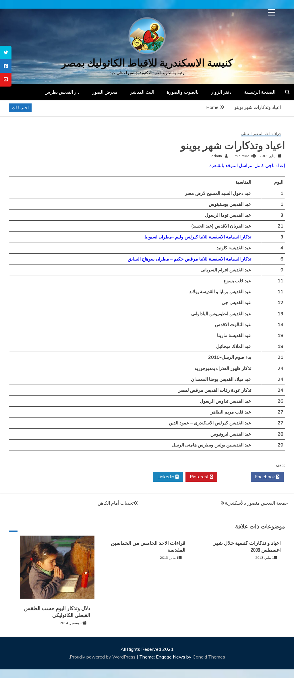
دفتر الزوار (221, 92)
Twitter (232, 476)
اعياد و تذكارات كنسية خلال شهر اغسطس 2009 (247, 546)
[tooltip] (5, 52)
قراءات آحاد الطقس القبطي (261, 134)
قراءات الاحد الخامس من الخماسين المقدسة (148, 546)
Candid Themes (209, 657)
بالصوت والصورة (182, 92)
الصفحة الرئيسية (259, 92)
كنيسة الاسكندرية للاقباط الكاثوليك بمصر (147, 63)
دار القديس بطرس (62, 92)
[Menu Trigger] (271, 12)
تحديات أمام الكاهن (116, 503)
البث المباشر (142, 92)
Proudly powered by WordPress (103, 657)
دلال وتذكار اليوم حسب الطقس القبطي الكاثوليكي (57, 611)
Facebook (265, 476)
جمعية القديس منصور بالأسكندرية (256, 503)
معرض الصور (104, 92)
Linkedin (166, 476)
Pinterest (200, 476)
